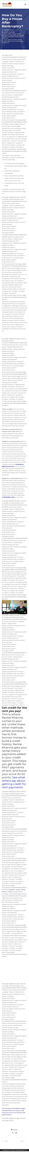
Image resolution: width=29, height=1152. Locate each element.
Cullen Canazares (9, 32)
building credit (6, 41)
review (18, 889)
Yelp (10, 892)
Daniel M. (12, 889)
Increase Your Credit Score (10, 36)
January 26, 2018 (9, 30)
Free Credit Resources (17, 35)
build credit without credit (13, 39)
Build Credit (8, 33)
